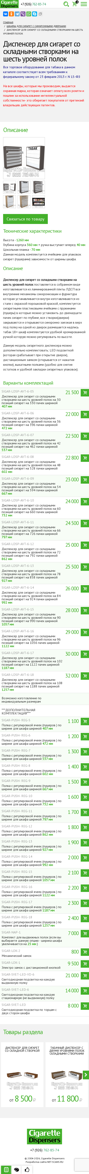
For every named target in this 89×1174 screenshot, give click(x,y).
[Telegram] (17, 13)
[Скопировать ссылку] (40, 13)
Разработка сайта (36, 1161)
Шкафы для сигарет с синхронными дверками (36, 26)
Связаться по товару (25, 219)
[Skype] (34, 13)
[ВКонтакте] (5, 13)
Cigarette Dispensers (9, 4)
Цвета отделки (16, 1170)
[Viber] (22, 13)
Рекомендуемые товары (27, 1170)
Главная (8, 22)
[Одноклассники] (11, 13)
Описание (6, 1170)
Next (86, 1075)
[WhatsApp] (28, 13)
